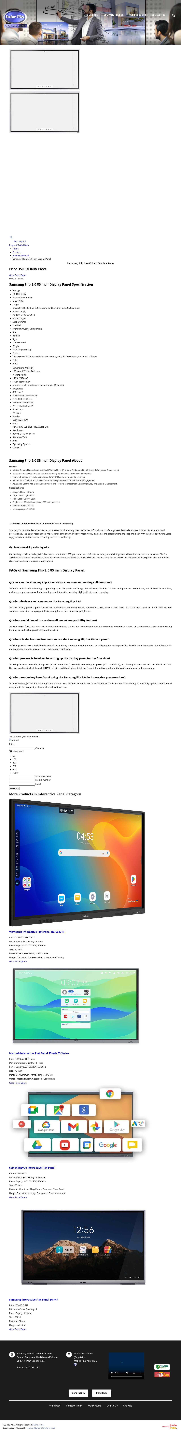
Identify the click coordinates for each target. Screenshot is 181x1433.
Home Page (91, 15)
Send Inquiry (19, 241)
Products (17, 252)
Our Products (137, 15)
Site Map (127, 1405)
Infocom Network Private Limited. (41, 1428)
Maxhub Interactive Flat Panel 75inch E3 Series (39, 1053)
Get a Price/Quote (18, 275)
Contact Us (158, 15)
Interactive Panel (21, 255)
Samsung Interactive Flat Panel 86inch (33, 1299)
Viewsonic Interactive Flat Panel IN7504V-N (36, 931)
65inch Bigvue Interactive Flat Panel (32, 1167)
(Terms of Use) (38, 1425)
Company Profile (114, 15)
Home (16, 248)
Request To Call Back (19, 245)
